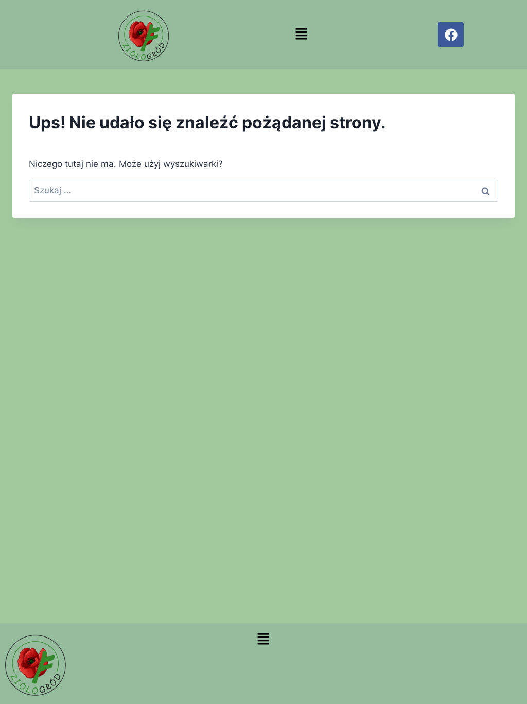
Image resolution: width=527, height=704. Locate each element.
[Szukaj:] (263, 190)
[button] (301, 34)
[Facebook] (451, 34)
